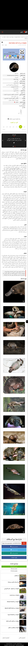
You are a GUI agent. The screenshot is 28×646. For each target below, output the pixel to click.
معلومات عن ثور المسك (14, 595)
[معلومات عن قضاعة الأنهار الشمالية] (22, 612)
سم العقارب (16, 575)
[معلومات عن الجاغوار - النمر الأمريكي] (22, 592)
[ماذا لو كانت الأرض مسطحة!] (22, 586)
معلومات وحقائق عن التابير (13, 627)
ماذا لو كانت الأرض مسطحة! (13, 582)
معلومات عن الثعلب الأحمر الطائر (12, 621)
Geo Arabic (13, 645)
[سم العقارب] (22, 579)
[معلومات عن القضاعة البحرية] (22, 618)
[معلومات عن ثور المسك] (22, 599)
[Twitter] (14, 143)
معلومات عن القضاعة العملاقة (13, 601)
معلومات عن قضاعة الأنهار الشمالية (12, 608)
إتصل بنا (14, 643)
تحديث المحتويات (14, 566)
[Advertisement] (14, 15)
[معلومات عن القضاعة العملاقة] (22, 605)
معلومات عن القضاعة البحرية (13, 614)
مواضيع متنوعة (14, 568)
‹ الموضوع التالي (22, 637)
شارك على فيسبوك (14, 546)
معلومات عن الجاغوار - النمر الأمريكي (11, 588)
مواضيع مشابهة (14, 570)
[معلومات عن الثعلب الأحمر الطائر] (22, 625)
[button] (15, 146)
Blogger (22, 645)
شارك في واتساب (15, 553)
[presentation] (25, 140)
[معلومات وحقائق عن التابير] (22, 631)
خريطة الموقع (19, 643)
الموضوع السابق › (5, 637)
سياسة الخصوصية (9, 643)
